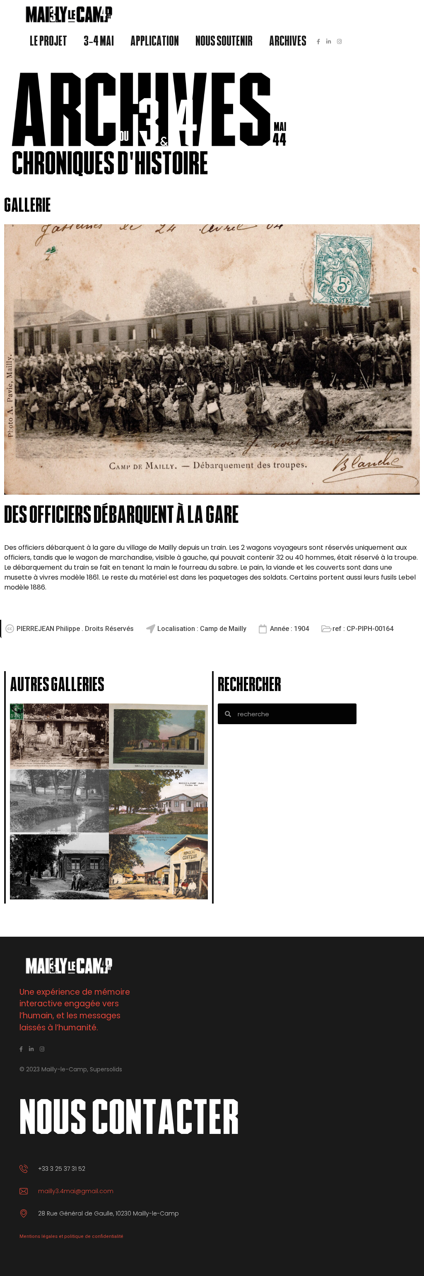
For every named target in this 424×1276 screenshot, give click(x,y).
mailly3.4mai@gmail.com (75, 1191)
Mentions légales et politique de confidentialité (71, 1236)
